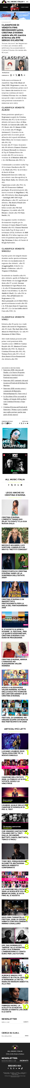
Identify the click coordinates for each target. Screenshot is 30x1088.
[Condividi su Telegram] (19, 75)
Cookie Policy (14, 1073)
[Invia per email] (24, 75)
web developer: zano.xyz (15, 1076)
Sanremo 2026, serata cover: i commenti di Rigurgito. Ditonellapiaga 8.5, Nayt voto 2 (15, 391)
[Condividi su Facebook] (14, 75)
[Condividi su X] (16, 75)
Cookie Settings (15, 1074)
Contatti (17, 1072)
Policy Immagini (21, 1073)
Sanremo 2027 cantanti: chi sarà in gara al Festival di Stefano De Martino (15, 383)
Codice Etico (23, 1072)
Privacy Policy (7, 1073)
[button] (22, 75)
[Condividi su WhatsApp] (11, 75)
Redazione (5, 72)
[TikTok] (22, 1068)
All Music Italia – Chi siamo (8, 1072)
